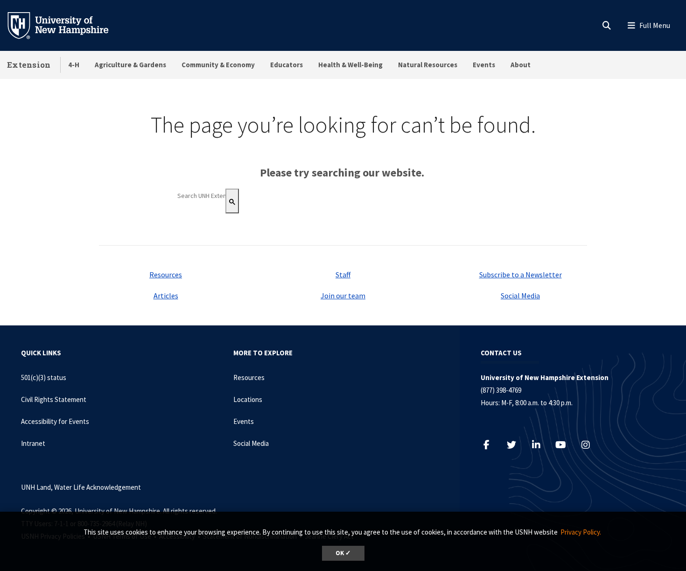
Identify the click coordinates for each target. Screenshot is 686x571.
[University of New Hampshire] (65, 24)
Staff (343, 274)
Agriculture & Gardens (130, 64)
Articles (166, 295)
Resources (165, 274)
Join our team (343, 295)
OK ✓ (343, 553)
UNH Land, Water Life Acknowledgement (81, 487)
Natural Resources (427, 64)
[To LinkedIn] (540, 445)
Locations (247, 399)
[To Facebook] (491, 445)
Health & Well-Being (350, 64)
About (521, 64)
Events (484, 64)
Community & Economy (218, 64)
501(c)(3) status (43, 377)
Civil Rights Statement (53, 399)
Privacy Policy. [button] (580, 532)
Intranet (33, 443)
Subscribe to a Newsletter (520, 274)
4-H (73, 64)
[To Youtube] (565, 445)
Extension (29, 64)
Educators (286, 64)
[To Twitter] (515, 445)
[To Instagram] (590, 445)
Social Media (520, 295)
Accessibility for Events (55, 421)
